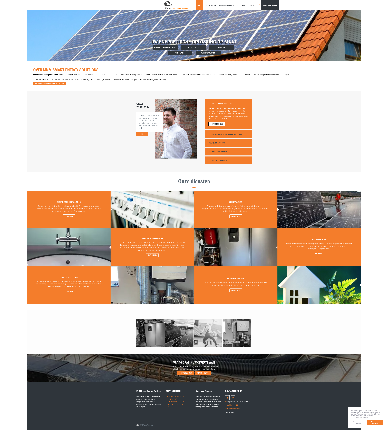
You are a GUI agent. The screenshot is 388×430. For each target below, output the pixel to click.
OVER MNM (241, 5)
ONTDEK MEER (69, 216)
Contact (252, 5)
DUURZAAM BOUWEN (226, 5)
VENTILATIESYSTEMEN (175, 404)
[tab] (228, 103)
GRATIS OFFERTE (202, 373)
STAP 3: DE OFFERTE (216, 143)
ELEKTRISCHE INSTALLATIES (177, 397)
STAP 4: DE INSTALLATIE (218, 152)
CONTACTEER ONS (194, 50)
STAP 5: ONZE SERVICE (217, 160)
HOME (199, 5)
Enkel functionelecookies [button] (359, 422)
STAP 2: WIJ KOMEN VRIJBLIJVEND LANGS (225, 134)
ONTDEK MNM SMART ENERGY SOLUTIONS (49, 83)
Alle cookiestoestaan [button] (375, 422)
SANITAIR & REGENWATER (176, 402)
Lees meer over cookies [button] (359, 417)
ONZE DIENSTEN (210, 5)
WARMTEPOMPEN (173, 407)
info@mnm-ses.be (270, 5)
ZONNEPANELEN (172, 399)
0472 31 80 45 (232, 405)
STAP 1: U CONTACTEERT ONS (220, 103)
